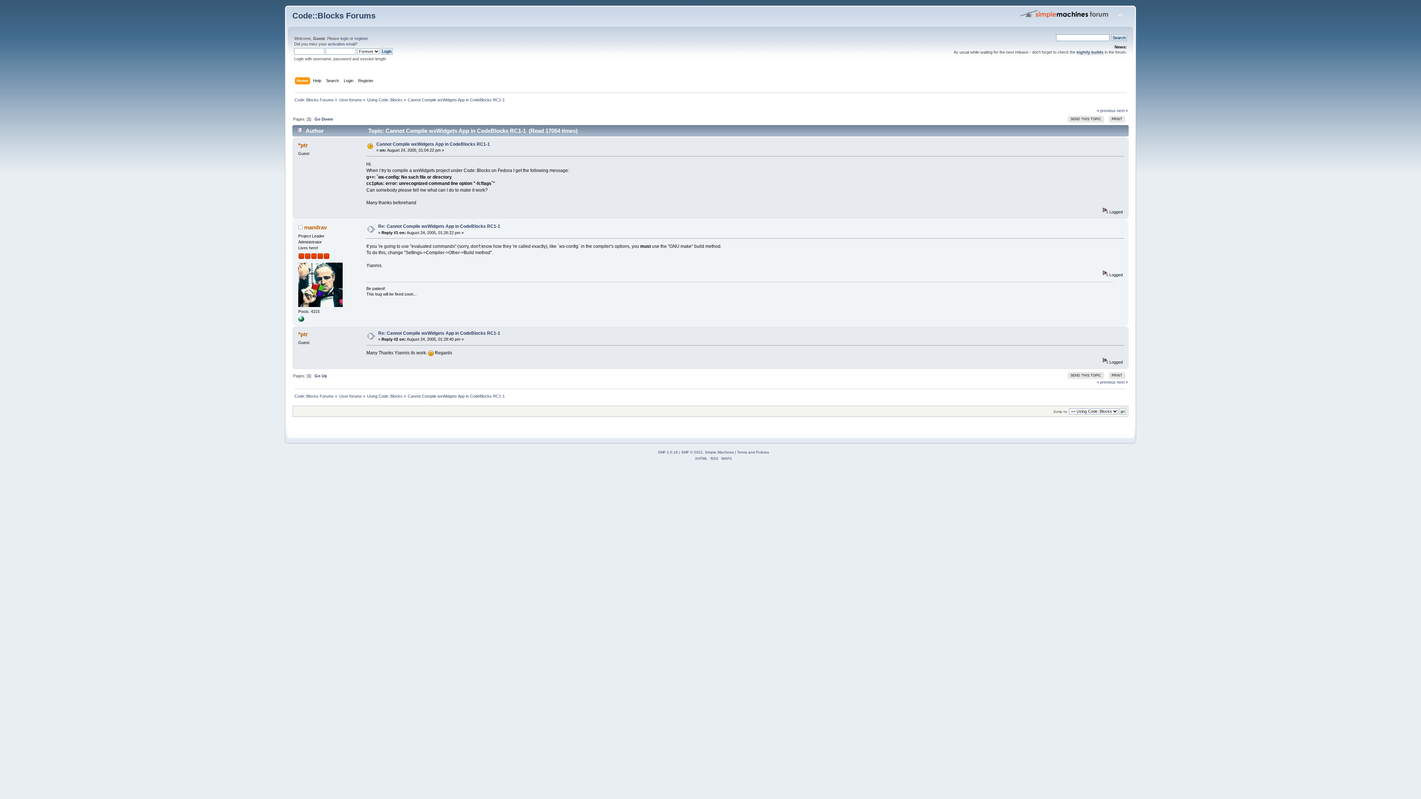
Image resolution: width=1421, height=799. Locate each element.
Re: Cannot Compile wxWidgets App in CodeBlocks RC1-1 (439, 226)
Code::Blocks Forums (334, 15)
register (361, 38)
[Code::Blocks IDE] (301, 320)
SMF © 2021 (692, 452)
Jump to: (1060, 411)
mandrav (315, 227)
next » (1122, 110)
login (344, 38)
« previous (1106, 110)
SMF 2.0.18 (668, 452)
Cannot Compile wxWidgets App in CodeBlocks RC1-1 (433, 144)
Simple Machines (719, 452)
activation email (341, 44)
